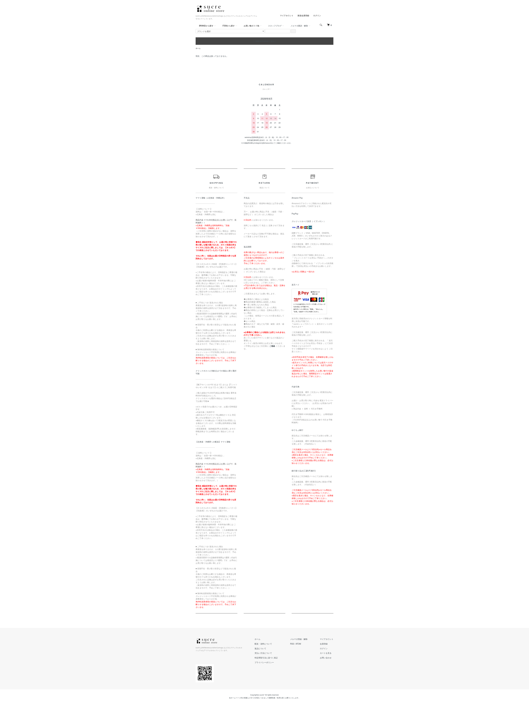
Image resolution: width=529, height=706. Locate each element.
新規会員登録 (303, 15)
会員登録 (324, 643)
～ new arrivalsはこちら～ (264, 41)
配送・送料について (263, 643)
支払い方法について (263, 653)
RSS (292, 643)
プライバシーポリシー (264, 662)
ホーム (198, 48)
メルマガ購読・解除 (299, 25)
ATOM (298, 643)
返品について (260, 648)
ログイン (317, 15)
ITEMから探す (228, 25)
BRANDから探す (206, 25)
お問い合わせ (325, 657)
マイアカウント (286, 15)
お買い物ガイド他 (251, 25)
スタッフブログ (275, 25)
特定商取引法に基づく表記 (266, 657)
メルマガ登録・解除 (298, 639)
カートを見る (325, 653)
